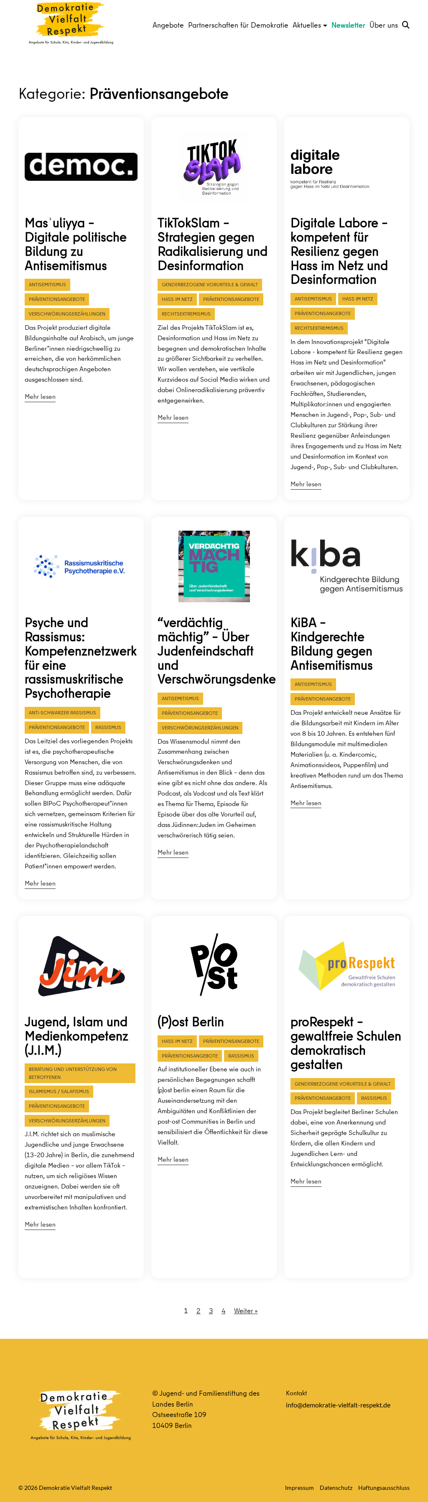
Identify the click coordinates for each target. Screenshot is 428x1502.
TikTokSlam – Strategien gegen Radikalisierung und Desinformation (213, 244)
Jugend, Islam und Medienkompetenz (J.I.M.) (76, 1035)
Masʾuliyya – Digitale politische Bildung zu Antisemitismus (76, 244)
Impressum (299, 1487)
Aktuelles (307, 25)
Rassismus (108, 727)
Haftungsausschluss (384, 1487)
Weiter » (246, 1310)
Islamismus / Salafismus (59, 1091)
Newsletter (348, 25)
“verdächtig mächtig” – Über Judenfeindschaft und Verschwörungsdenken (214, 650)
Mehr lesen (40, 396)
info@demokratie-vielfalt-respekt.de (338, 1405)
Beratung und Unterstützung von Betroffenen (73, 1073)
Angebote (168, 25)
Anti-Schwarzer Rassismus (62, 712)
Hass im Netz (177, 299)
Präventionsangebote (57, 299)
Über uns (383, 25)
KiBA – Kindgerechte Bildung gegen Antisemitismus (331, 643)
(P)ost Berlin (191, 1021)
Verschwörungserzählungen (67, 313)
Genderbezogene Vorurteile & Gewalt (210, 284)
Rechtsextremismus (186, 313)
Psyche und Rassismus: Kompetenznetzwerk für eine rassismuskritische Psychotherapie (81, 657)
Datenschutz (336, 1487)
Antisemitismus (47, 284)
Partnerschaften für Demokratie (238, 25)
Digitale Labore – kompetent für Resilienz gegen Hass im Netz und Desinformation (339, 251)
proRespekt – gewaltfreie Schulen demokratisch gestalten (345, 1042)
